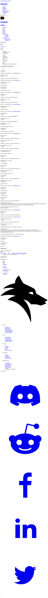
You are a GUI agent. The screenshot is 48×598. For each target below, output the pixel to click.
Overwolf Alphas (8, 367)
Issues (4, 30)
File (3, 28)
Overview (4, 27)
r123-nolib (5, 254)
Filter (2, 251)
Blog (6, 349)
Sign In (9, 0)
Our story (7, 347)
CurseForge (2, 0)
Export (6, 35)
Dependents (7, 40)
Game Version (19, 253)
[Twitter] (25, 596)
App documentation (8, 330)
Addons (2, 25)
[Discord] (25, 416)
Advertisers (7, 356)
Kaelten (4, 55)
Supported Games (8, 363)
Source (4, 31)
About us (7, 346)
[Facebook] (25, 506)
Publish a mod (7, 328)
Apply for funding (8, 332)
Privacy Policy (8, 365)
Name (5, 253)
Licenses (6, 368)
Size (9, 253)
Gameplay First (8, 339)
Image (4, 29)
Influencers (7, 357)
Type (2, 253)
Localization (5, 33)
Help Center (7, 362)
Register (6, 0)
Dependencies (7, 39)
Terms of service (8, 364)
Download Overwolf (9, 340)
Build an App (7, 327)
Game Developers (8, 358)
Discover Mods (8, 337)
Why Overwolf (8, 329)
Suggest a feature (8, 341)
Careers (6, 348)
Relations (4, 38)
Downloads (24, 253)
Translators (7, 37)
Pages (4, 32)
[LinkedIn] (25, 551)
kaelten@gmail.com (16, 73)
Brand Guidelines (8, 350)
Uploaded (13, 253)
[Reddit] (25, 461)
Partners (6, 354)
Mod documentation (9, 331)
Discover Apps (8, 338)
